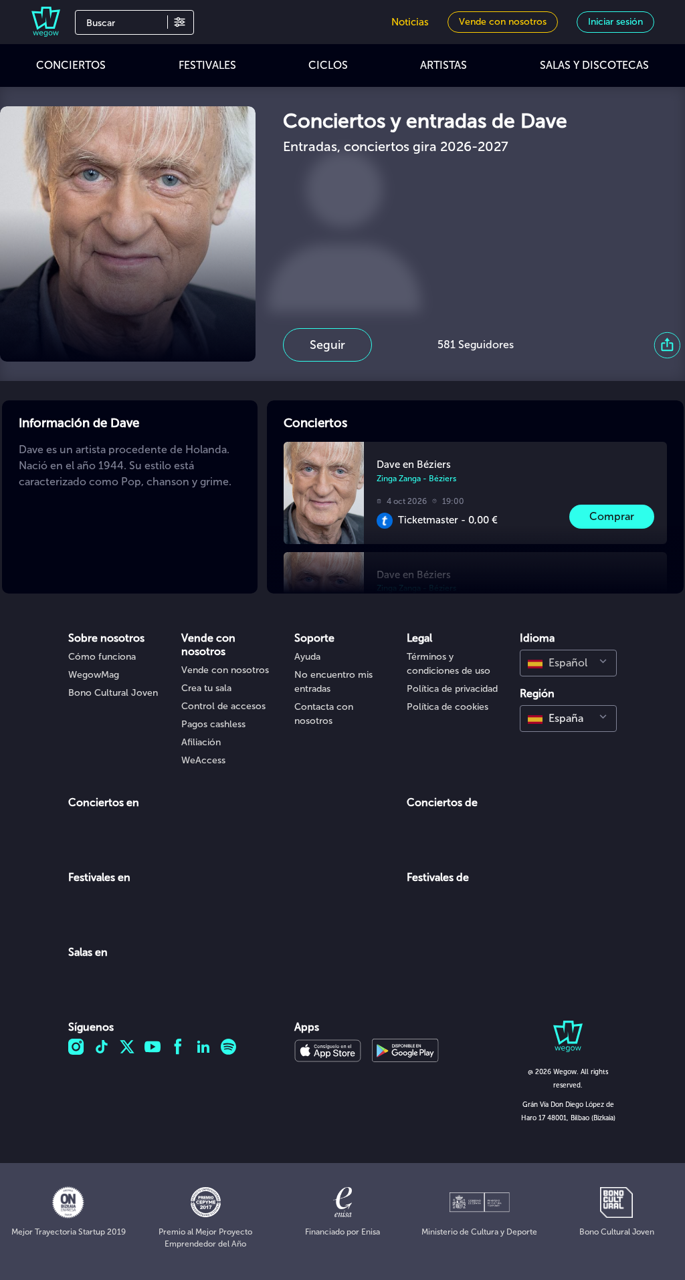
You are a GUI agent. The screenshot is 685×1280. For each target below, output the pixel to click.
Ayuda (307, 656)
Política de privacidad (452, 688)
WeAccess (203, 760)
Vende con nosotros (225, 670)
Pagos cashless (213, 724)
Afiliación (201, 742)
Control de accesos (223, 706)
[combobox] (568, 663)
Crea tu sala (206, 688)
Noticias (410, 22)
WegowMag (93, 674)
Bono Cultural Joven (113, 692)
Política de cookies (447, 707)
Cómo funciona (102, 656)
